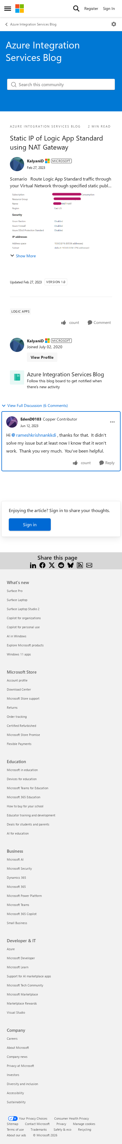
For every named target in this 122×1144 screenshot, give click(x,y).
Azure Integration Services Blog (33, 24)
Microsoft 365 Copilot (22, 914)
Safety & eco (62, 1129)
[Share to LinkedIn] (33, 564)
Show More (26, 255)
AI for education (18, 833)
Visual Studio (16, 1012)
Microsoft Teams (18, 905)
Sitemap (12, 1124)
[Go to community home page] (19, 8)
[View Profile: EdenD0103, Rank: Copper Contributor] (12, 422)
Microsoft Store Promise (23, 735)
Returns (12, 707)
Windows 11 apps (19, 654)
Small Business (17, 923)
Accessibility (15, 1093)
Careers (12, 1038)
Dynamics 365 (16, 877)
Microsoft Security (19, 868)
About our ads (16, 1135)
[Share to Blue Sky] (70, 564)
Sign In (109, 8)
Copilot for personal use (23, 627)
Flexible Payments (19, 744)
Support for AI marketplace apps (29, 976)
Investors (13, 1075)
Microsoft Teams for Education (27, 788)
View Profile (42, 357)
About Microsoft (18, 1047)
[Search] (76, 8)
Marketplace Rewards (22, 1003)
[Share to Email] (89, 564)
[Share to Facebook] (42, 564)
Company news (17, 1056)
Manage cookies (84, 1124)
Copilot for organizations (24, 618)
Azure (11, 949)
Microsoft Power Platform (24, 895)
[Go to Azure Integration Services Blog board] (17, 377)
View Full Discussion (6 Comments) (37, 405)
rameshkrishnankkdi (36, 435)
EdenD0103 (30, 419)
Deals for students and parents (28, 824)
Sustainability (16, 1102)
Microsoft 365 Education (23, 797)
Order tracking (17, 716)
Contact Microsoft (37, 1124)
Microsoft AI (15, 859)
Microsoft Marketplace (22, 994)
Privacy (61, 1124)
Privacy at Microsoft (20, 1066)
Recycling (84, 1129)
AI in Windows (16, 636)
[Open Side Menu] (7, 8)
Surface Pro (14, 591)
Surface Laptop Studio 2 (23, 609)
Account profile (17, 680)
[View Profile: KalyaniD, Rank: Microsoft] (17, 164)
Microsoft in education (22, 770)
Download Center (19, 689)
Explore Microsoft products (25, 645)
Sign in (30, 524)
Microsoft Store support (23, 698)
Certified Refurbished (21, 725)
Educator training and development (31, 815)
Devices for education (22, 779)
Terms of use (15, 1129)
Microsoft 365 (16, 886)
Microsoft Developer (21, 958)
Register (91, 8)
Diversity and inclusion (22, 1084)
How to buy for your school (25, 806)
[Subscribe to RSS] (80, 564)
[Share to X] (52, 564)
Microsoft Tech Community (25, 985)
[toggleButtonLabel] (114, 24)
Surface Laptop (17, 600)
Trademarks (39, 1129)
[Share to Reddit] (61, 564)
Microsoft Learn (17, 967)
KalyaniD (35, 161)
